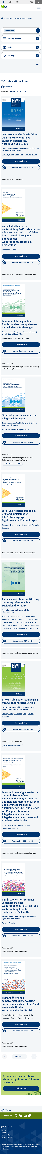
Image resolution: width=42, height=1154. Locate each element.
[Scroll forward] (34, 1056)
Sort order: (5, 91)
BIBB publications (20, 18)
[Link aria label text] (38, 30)
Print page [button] (8, 1110)
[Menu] (38, 8)
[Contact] (31, 2)
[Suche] (38, 2)
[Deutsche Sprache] (3, 2)
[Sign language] (10, 2)
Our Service (9, 18)
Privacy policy (5, 1135)
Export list (8, 87)
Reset (38, 64)
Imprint (3, 1133)
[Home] (4, 6)
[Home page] (2, 18)
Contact (3, 1130)
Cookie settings (6, 1137)
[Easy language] (17, 2)
